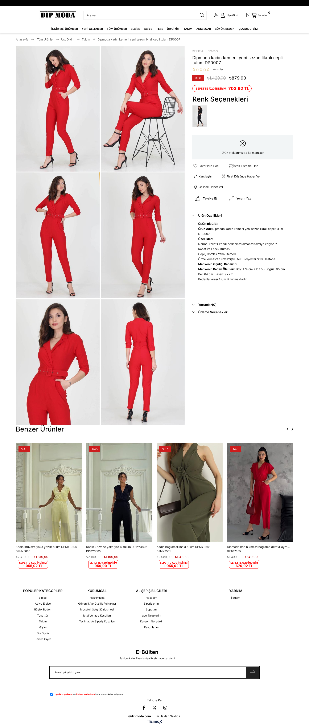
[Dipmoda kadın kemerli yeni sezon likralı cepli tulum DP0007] (200, 116)
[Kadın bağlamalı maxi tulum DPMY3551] (190, 492)
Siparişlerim (151, 603)
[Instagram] (165, 708)
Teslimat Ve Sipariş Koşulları (97, 621)
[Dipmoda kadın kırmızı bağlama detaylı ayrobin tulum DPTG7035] (260, 492)
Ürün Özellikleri (210, 216)
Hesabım (151, 597)
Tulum (43, 621)
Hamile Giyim (42, 639)
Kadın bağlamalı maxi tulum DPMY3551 (184, 547)
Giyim (42, 627)
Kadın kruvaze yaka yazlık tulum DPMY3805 (46, 547)
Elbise (43, 597)
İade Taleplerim (151, 615)
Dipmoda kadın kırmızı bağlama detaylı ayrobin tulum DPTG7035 (259, 547)
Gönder (252, 672)
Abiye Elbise (43, 603)
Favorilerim (151, 627)
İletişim (235, 597)
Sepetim (151, 609)
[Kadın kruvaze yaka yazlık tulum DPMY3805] (49, 492)
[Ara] (202, 15)
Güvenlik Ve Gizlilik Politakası (97, 603)
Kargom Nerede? (151, 621)
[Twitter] (154, 708)
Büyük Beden (43, 609)
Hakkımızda (97, 597)
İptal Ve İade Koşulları (97, 615)
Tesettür (42, 615)
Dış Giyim (43, 633)
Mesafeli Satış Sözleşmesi (97, 609)
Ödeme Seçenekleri (213, 312)
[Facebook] (144, 708)
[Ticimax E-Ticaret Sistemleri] (154, 722)
